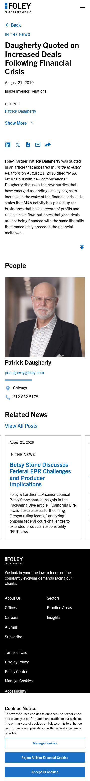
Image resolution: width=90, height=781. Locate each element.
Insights (53, 617)
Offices (11, 607)
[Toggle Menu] (82, 8)
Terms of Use (16, 652)
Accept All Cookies (45, 772)
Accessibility (15, 690)
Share (48, 145)
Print (28, 145)
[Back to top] (82, 248)
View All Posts (21, 425)
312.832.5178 (25, 396)
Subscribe (13, 636)
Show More (16, 123)
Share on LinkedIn (8, 145)
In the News (17, 34)
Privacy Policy (17, 661)
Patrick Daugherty (20, 110)
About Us (13, 597)
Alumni (11, 626)
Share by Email (38, 145)
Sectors (53, 597)
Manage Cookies (45, 743)
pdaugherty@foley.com (24, 372)
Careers (11, 617)
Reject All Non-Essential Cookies (45, 757)
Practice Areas (59, 607)
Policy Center (16, 671)
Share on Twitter (18, 145)
